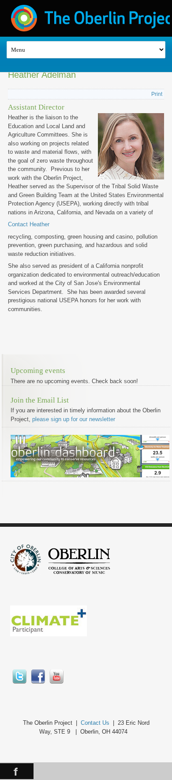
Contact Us (95, 722)
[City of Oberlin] (29, 572)
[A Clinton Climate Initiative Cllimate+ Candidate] (48, 634)
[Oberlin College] (79, 572)
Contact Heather (28, 224)
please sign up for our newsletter (73, 419)
